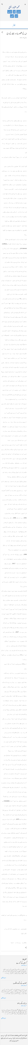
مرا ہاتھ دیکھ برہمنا (22, 1003)
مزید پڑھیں (3, 977)
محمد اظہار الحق (14, 6)
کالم (14, 11)
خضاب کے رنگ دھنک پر (20, 983)
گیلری (12, 16)
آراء (16, 16)
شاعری (9, 11)
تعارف (18, 11)
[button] (2, 32)
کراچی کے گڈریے (21, 962)
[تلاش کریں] (2, 4)
